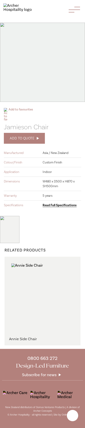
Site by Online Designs (65, 414)
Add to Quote (22, 138)
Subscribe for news (39, 375)
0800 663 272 (42, 358)
